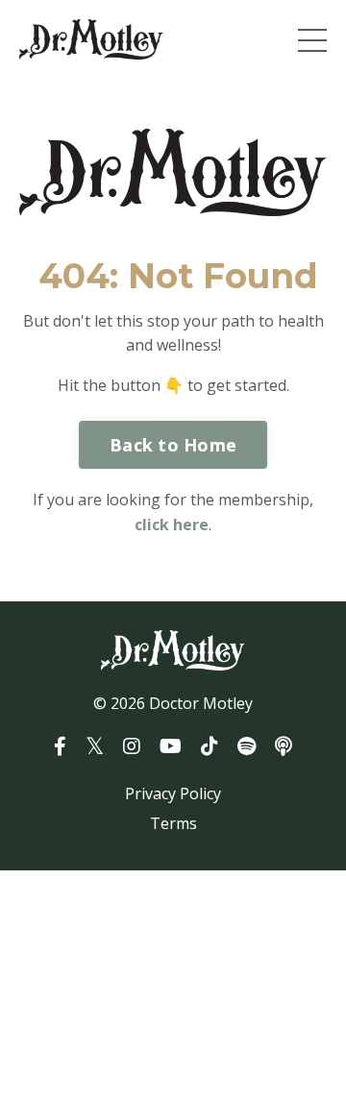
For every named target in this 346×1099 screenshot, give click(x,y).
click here (172, 524)
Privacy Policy (173, 793)
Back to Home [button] (173, 444)
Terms (173, 823)
